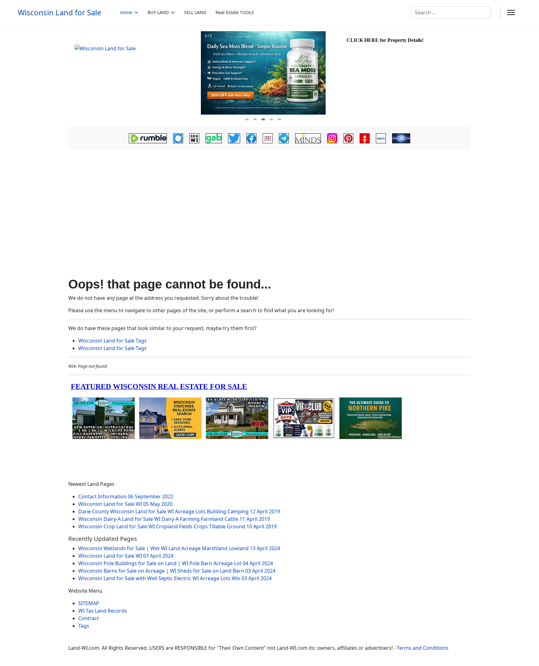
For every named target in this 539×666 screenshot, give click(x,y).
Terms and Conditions (423, 647)
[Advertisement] (269, 198)
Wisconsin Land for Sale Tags (112, 340)
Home (126, 12)
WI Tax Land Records (102, 610)
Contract (88, 618)
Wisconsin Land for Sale (59, 12)
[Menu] (511, 12)
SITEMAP (88, 603)
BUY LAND (158, 12)
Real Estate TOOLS (235, 12)
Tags (83, 625)
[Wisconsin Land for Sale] (134, 76)
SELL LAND (195, 12)
